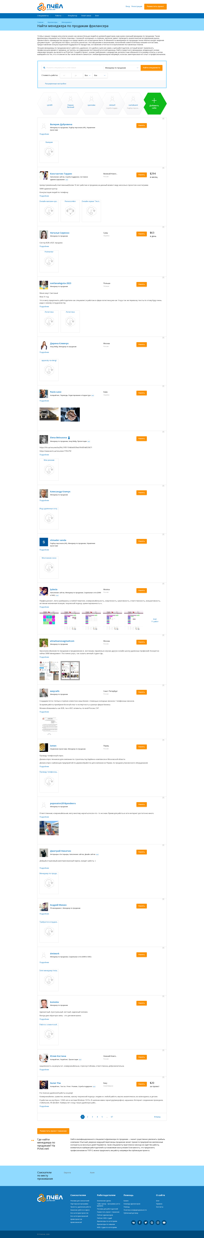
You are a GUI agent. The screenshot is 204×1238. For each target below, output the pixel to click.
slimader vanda (58, 540)
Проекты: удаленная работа (80, 1207)
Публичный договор (131, 1213)
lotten (53, 745)
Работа (58, 15)
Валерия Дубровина (61, 124)
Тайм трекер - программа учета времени (108, 1205)
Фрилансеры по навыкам (106, 1224)
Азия (92, 1172)
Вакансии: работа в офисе (80, 1210)
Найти (151, 67)
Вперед (157, 1117)
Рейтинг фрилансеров (105, 1215)
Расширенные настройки (55, 83)
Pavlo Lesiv (55, 391)
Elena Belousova (58, 437)
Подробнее (44, 134)
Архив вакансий (76, 1222)
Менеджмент (67, 22)
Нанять (141, 125)
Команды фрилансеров (132, 1204)
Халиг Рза (55, 1083)
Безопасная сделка (104, 1201)
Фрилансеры (52, 22)
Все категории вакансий (79, 1216)
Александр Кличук (60, 491)
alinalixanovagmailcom (62, 641)
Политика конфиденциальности (135, 1210)
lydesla (53, 589)
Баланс (126, 1201)
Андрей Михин (58, 904)
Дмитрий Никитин (60, 850)
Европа (67, 1172)
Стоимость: (50, 75)
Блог (97, 15)
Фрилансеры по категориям (107, 1221)
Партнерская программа (79, 1204)
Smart (86, 15)
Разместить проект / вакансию (108, 1212)
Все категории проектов (79, 1213)
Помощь (127, 1207)
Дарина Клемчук (59, 343)
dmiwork (54, 953)
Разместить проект (155, 6)
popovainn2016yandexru (63, 803)
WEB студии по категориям (107, 1227)
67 (112, 1117)
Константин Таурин (61, 173)
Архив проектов (76, 1219)
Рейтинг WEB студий (104, 1218)
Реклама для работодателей (107, 1209)
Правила (159, 1204)
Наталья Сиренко (59, 232)
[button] (122, 68)
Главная (40, 22)
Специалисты (43, 15)
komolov (54, 1002)
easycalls (54, 691)
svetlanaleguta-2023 (60, 283)
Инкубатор (72, 15)
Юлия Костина (58, 1056)
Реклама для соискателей (79, 1201)
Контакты (159, 1207)
